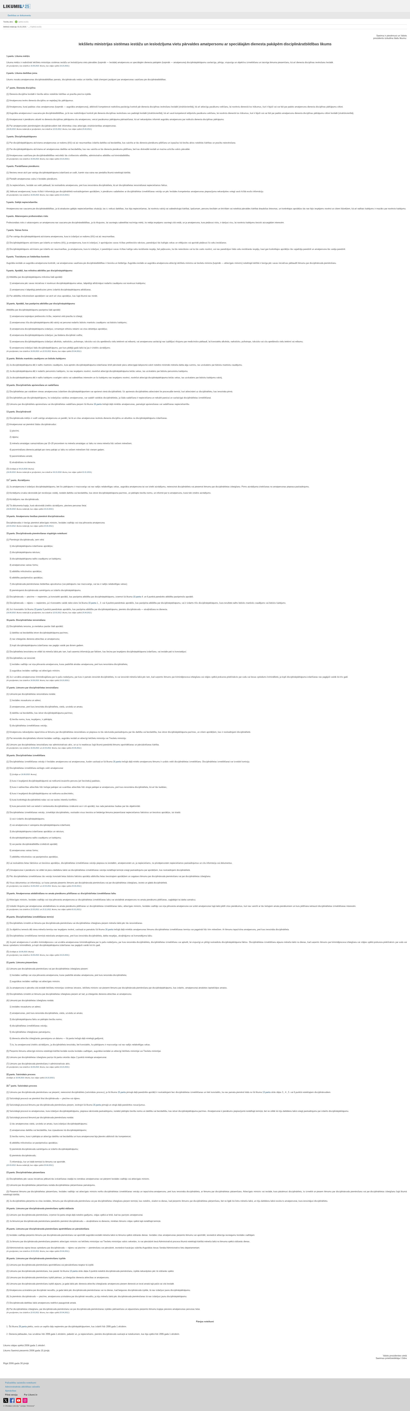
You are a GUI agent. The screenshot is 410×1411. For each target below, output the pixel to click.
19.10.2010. (64, 66)
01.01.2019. (86, 472)
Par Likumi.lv (30, 1395)
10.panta (137, 596)
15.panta (122, 1092)
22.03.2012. (35, 909)
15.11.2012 (46, 909)
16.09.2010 (34, 66)
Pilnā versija (11, 1395)
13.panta (266, 1092)
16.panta (98, 404)
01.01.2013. (76, 909)
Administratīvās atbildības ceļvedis (22, 1387)
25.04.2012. (86, 129)
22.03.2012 (57, 129)
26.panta (23, 1326)
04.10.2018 (23, 469)
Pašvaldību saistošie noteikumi (20, 1383)
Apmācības (10, 1391)
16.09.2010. (35, 351)
